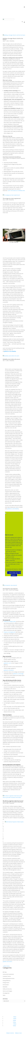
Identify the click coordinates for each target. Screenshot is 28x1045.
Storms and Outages (13, 590)
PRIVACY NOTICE (10, 1033)
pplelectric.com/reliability (13, 508)
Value (4, 995)
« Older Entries (6, 966)
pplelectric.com (7, 663)
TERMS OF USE (18, 1033)
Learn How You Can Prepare (15, 574)
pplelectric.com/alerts (9, 670)
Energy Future (6, 982)
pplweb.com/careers (7, 961)
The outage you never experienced (12, 198)
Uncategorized (6, 993)
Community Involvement (8, 974)
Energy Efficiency (6, 980)
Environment (6, 984)
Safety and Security (7, 989)
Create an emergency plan (10, 621)
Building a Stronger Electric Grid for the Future (13, 39)
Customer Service (7, 976)
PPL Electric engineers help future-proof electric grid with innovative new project (13, 801)
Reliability (12, 41)
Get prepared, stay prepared (10, 588)
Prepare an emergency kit (9, 632)
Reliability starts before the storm (11, 359)
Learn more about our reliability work (16, 190)
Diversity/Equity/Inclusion (8, 978)
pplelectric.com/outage (18, 673)
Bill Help (5, 972)
